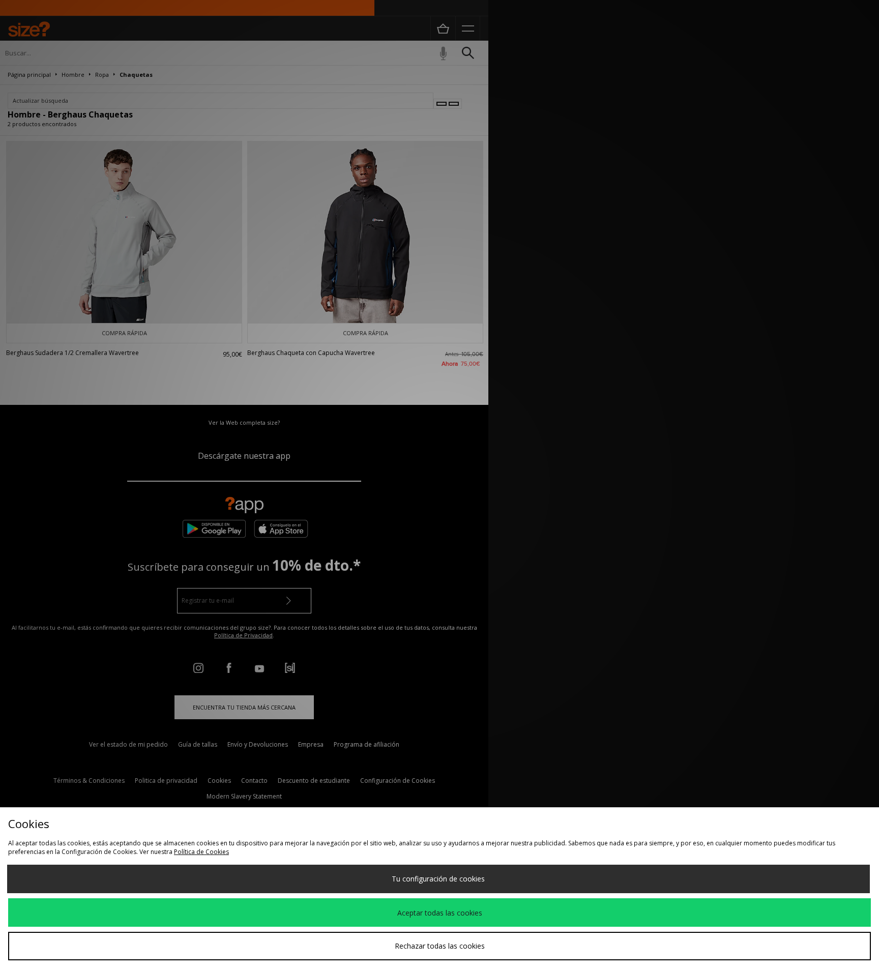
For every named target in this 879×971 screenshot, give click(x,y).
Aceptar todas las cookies (439, 913)
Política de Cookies (201, 851)
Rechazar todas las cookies (440, 946)
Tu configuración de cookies (438, 879)
